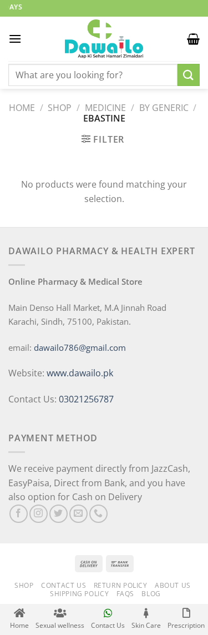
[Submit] (188, 74)
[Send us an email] (78, 514)
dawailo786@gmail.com (80, 347)
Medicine (105, 108)
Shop (60, 108)
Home (22, 108)
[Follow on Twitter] (58, 514)
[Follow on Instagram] (38, 514)
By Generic (164, 108)
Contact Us (63, 585)
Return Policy (121, 585)
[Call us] (98, 514)
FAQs (125, 593)
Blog (150, 593)
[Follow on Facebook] (18, 514)
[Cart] (193, 39)
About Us (173, 585)
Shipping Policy (79, 593)
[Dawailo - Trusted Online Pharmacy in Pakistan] (104, 39)
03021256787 (86, 399)
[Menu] (15, 38)
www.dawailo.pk (78, 373)
